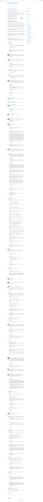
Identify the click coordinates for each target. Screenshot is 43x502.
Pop (27, 16)
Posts (27, 11)
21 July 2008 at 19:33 (11, 410)
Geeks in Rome (10, 378)
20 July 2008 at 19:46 (11, 315)
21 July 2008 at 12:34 (11, 355)
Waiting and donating (29, 33)
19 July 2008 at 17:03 (11, 265)
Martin (9, 429)
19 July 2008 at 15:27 (11, 260)
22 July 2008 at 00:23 (11, 442)
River (9, 148)
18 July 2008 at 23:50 (11, 90)
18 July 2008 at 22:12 (11, 67)
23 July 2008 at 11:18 (11, 474)
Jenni (9, 123)
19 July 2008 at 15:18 (11, 246)
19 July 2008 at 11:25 (11, 185)
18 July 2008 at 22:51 (11, 72)
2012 (27, 22)
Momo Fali (10, 412)
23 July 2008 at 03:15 (11, 469)
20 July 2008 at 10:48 (11, 290)
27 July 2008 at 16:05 (11, 491)
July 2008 (28, 30)
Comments (28, 12)
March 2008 (28, 41)
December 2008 (29, 26)
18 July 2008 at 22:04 (11, 61)
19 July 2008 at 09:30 (11, 146)
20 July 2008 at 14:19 (11, 306)
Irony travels (28, 15)
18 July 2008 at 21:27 (11, 47)
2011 (27, 23)
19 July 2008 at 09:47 (11, 151)
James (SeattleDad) (11, 101)
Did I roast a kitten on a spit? (30, 36)
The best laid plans (29, 35)
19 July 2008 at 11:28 (11, 190)
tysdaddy (10, 248)
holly (9, 285)
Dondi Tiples (10, 153)
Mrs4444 (10, 373)
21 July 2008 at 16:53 (11, 401)
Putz (9, 368)
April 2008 (28, 40)
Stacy (9, 267)
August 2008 (28, 29)
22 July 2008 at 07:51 (11, 464)
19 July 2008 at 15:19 (11, 254)
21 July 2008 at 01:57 (11, 332)
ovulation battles (15, 33)
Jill (9, 281)
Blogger (24, 500)
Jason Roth (10, 69)
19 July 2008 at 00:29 (11, 99)
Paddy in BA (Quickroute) (11, 97)
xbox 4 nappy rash (12, 3)
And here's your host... (29, 32)
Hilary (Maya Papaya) (11, 113)
